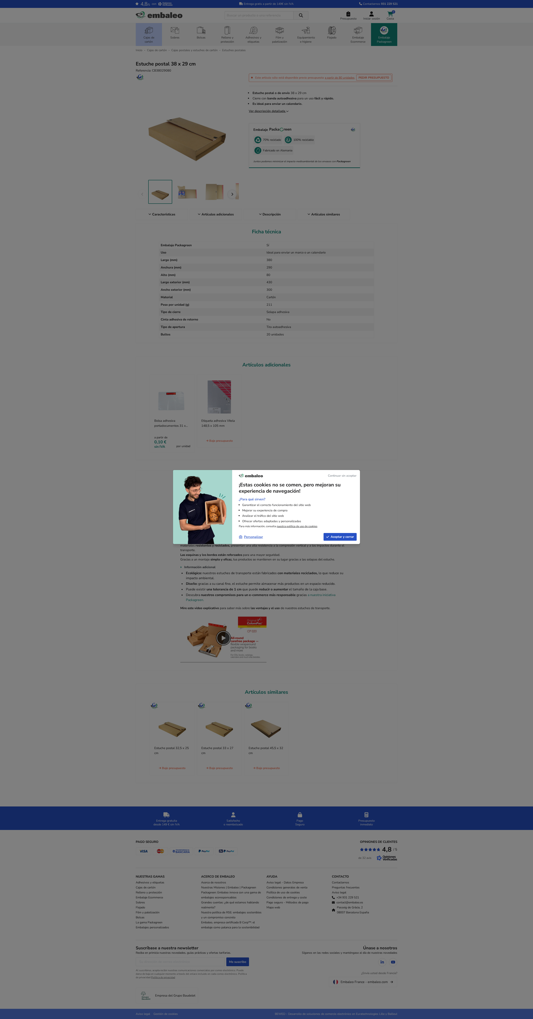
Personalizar (253, 537)
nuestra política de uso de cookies (297, 526)
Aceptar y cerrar (342, 537)
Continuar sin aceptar (342, 476)
